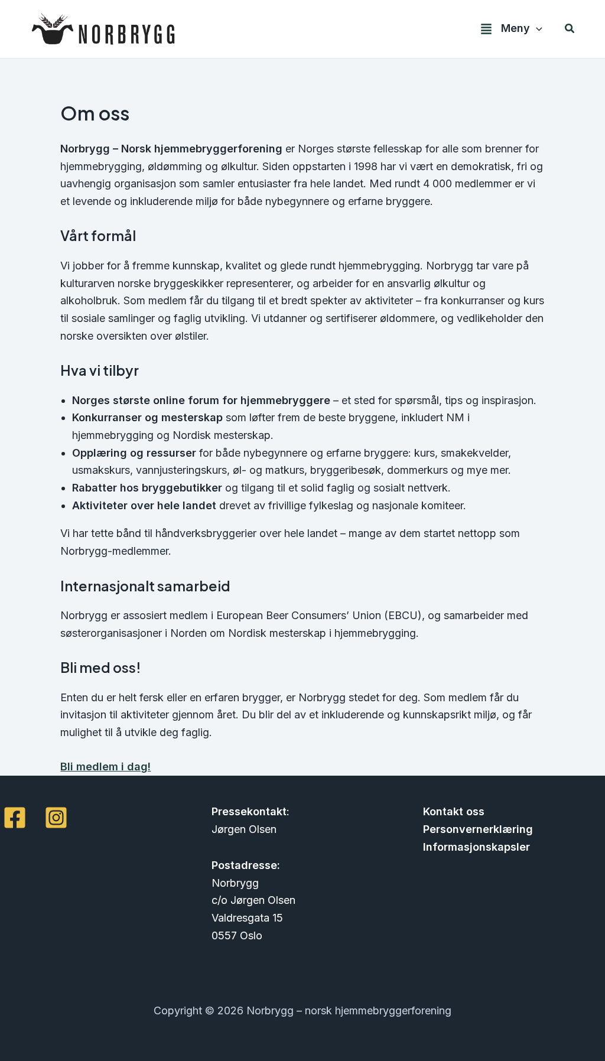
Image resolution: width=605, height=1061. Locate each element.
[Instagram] (56, 817)
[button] (536, 28)
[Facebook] (15, 817)
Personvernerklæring (478, 829)
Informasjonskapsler (476, 847)
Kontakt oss (453, 811)
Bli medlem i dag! (105, 766)
